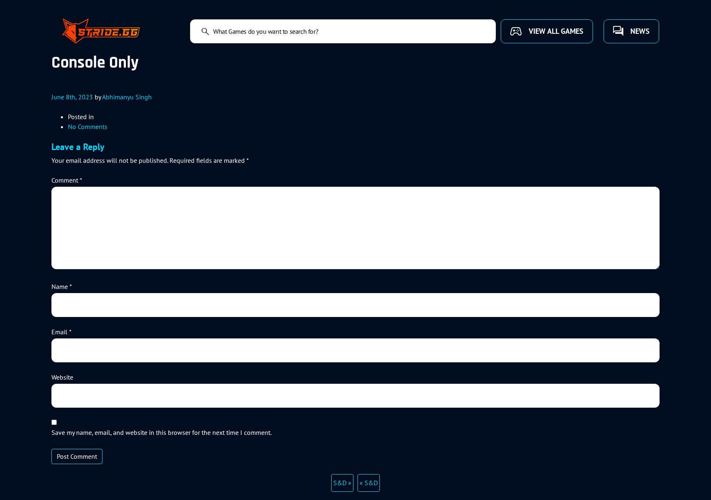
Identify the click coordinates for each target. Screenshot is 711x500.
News (640, 31)
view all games (556, 31)
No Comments (87, 126)
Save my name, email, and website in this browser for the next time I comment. (161, 432)
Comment (66, 180)
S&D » (342, 482)
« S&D (369, 482)
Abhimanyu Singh (127, 97)
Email (61, 332)
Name (61, 286)
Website (62, 377)
